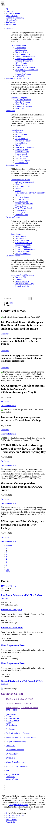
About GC (10, 28)
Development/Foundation (25, 56)
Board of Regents (22, 52)
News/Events (20, 72)
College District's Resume (18, 805)
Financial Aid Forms (23, 247)
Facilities (18, 279)
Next (8, 572)
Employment (11, 729)
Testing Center (21, 158)
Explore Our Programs (19, 98)
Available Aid (20, 238)
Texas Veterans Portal (23, 208)
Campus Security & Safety (16, 741)
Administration (21, 50)
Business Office (21, 277)
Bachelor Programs (22, 102)
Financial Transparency (24, 61)
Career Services (21, 184)
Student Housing (21, 156)
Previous (9, 545)
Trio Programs (20, 210)
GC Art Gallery (12, 754)
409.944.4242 (11, 22)
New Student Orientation (24, 147)
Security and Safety (23, 286)
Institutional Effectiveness (25, 67)
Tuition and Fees (21, 163)
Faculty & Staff (11, 16)
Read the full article (8, 406)
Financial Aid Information (25, 249)
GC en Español (21, 63)
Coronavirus (10, 777)
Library (18, 191)
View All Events (9, 586)
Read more (5, 334)
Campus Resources (22, 186)
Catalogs (18, 132)
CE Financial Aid (22, 240)
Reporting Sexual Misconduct (17, 766)
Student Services (12, 165)
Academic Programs (23, 100)
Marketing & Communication (26, 70)
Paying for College (13, 217)
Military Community (23, 254)
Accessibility (11, 822)
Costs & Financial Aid (23, 243)
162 (7, 570)
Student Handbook (22, 199)
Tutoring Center (21, 212)
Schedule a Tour (21, 150)
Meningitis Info (21, 143)
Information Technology (24, 284)
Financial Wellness (22, 251)
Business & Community (15, 18)
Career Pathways (21, 104)
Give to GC (10, 746)
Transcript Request (22, 160)
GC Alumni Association (15, 750)
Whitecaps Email (12, 718)
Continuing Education (23, 106)
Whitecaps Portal (21, 215)
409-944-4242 (11, 710)
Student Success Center (24, 204)
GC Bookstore (11, 725)
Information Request (23, 141)
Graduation (19, 136)
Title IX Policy (11, 820)
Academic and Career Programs (18, 733)
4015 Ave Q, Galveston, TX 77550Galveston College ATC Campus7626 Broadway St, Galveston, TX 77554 (22, 703)
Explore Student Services (20, 180)
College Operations (13, 256)
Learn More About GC (19, 45)
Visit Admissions (17, 130)
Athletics (9, 11)
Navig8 (18, 145)
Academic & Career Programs (17, 78)
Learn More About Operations (22, 275)
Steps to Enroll (21, 154)
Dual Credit (19, 108)
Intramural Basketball (12, 627)
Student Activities (22, 197)
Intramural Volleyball (11, 609)
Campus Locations (22, 54)
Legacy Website (12, 779)
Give (8, 9)
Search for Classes (22, 152)
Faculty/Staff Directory (24, 59)
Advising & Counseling (24, 182)
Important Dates (21, 139)
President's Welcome (23, 74)
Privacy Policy (11, 817)
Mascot (18, 188)
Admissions (10, 111)
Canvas (8, 716)
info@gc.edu (11, 24)
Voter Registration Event (13, 645)
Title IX (9, 770)
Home (10, 303)
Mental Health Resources (15, 762)
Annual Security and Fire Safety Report (21, 737)
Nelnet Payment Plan (23, 245)
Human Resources (22, 65)
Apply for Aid (16, 234)
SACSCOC (19, 76)
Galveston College (12, 693)
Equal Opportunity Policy (15, 815)
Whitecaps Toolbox (13, 13)
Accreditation (20, 48)
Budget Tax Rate (12, 774)
